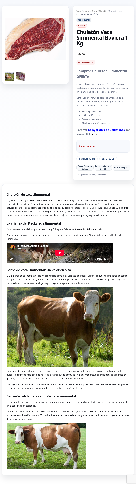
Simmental (101, 174)
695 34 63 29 (108, 158)
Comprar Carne (90, 11)
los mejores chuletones (68, 215)
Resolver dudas (87, 158)
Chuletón (103, 11)
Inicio (79, 11)
